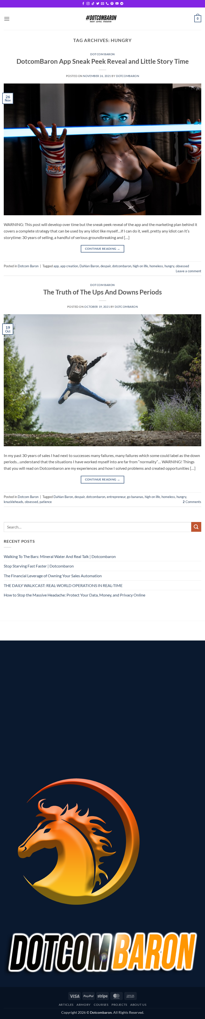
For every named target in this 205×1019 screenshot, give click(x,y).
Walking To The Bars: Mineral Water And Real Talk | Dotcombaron (60, 556)
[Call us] (107, 4)
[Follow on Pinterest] (112, 4)
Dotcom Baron (102, 54)
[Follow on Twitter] (97, 4)
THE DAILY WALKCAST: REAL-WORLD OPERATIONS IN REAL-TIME (63, 585)
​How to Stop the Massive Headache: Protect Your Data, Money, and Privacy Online (74, 594)
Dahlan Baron (89, 266)
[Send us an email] (102, 4)
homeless (156, 266)
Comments (192, 502)
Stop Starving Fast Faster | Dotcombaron (39, 566)
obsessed (182, 266)
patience (46, 502)
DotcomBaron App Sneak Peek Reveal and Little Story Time (102, 61)
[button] (7, 18)
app (56, 266)
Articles (66, 1004)
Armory (83, 1004)
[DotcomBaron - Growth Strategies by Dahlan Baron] (101, 19)
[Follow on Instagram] (88, 4)
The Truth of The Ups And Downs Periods (102, 292)
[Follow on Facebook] (83, 4)
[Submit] (196, 527)
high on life (140, 266)
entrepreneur (116, 497)
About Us (138, 1004)
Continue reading (102, 248)
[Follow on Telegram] (121, 4)
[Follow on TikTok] (93, 4)
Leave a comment (188, 271)
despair (105, 266)
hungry (169, 266)
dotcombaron (127, 76)
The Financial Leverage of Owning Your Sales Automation (53, 575)
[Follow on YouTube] (117, 4)
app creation (69, 266)
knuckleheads (13, 502)
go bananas (135, 497)
